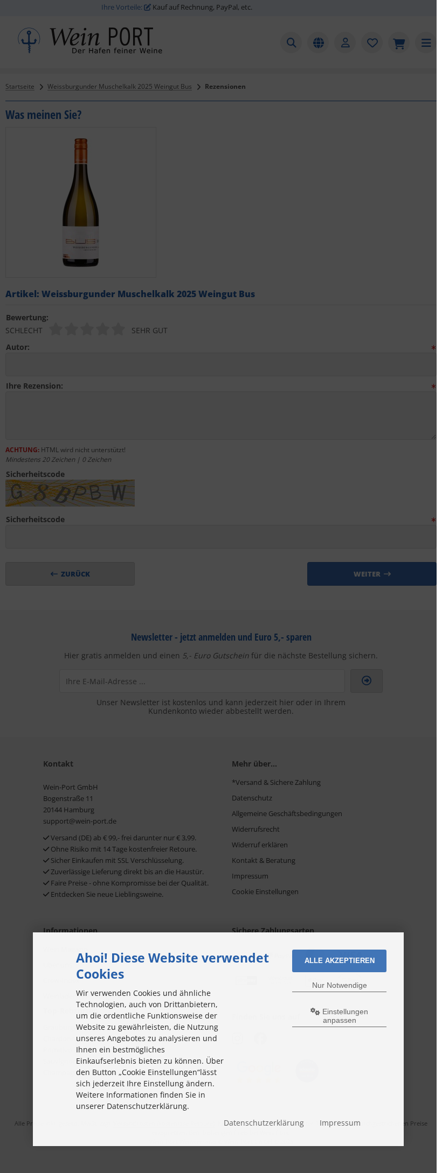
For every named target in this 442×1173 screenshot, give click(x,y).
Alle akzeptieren (340, 961)
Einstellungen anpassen (344, 1015)
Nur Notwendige (339, 985)
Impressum (340, 1123)
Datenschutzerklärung (264, 1123)
